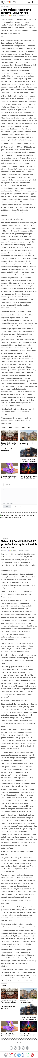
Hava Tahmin (19, 981)
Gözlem (10, 981)
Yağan (4, 985)
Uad (29, 427)
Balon (3, 981)
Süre (23, 427)
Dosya (4, 427)
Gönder (7, 507)
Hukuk (10, 427)
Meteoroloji (29, 981)
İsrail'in (17, 427)
